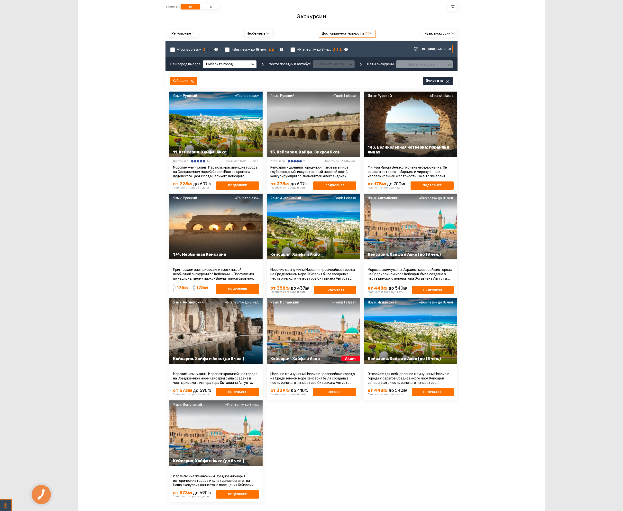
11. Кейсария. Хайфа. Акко (199, 152)
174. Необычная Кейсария (199, 254)
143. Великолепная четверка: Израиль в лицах (408, 149)
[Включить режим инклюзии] (6, 505)
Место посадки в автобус (290, 64)
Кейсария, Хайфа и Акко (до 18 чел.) (404, 254)
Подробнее (237, 185)
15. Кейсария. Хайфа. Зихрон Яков (305, 152)
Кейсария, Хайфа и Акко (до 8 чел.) (208, 358)
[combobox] (230, 64)
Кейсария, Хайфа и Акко (295, 254)
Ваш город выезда (185, 64)
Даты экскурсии (380, 64)
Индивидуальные (437, 49)
